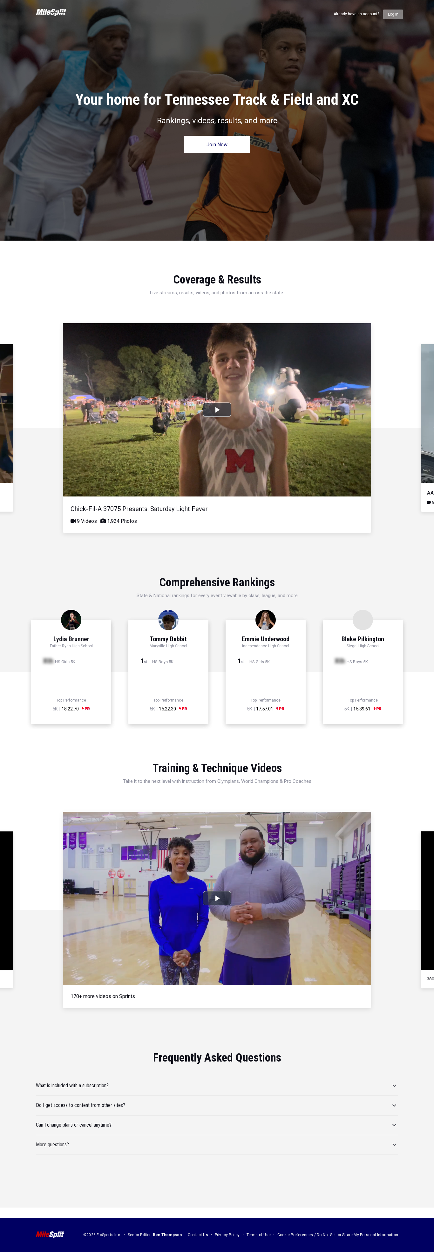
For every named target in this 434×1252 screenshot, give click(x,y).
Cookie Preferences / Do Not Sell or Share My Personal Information (337, 1235)
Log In (393, 14)
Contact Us (198, 1235)
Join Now (217, 145)
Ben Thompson (167, 1235)
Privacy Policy (227, 1235)
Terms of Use (259, 1235)
